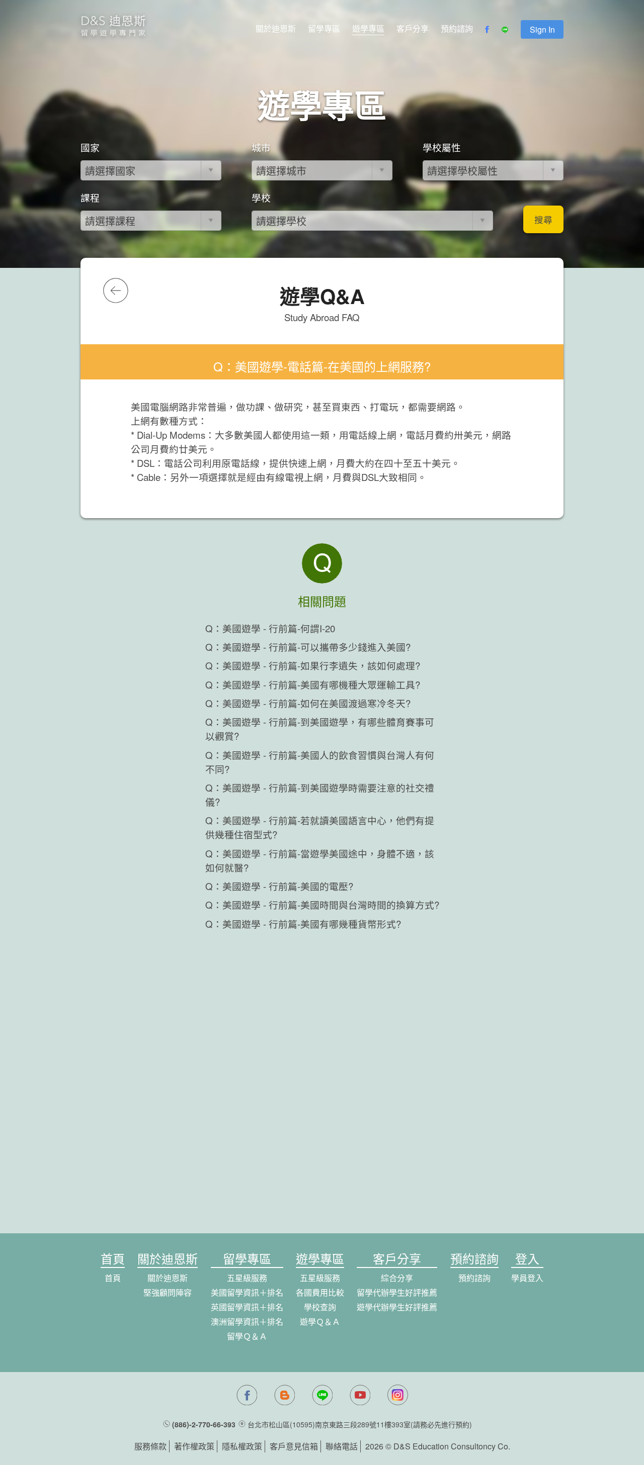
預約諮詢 (457, 28)
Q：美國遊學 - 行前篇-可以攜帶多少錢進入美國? (308, 646)
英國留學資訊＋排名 (247, 1307)
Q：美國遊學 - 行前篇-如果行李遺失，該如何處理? (312, 665)
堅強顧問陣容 (167, 1292)
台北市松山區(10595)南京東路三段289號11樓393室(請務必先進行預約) (360, 1424)
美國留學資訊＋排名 (247, 1292)
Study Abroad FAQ (322, 317)
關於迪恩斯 (276, 28)
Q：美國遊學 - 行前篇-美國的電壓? (279, 886)
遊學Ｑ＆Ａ (320, 1321)
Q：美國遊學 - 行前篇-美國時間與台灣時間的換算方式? (322, 904)
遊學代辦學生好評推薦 (397, 1307)
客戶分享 (412, 28)
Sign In (542, 29)
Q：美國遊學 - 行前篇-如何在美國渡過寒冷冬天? (308, 703)
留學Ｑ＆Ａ (247, 1336)
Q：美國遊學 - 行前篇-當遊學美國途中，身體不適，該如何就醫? (319, 860)
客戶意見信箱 (294, 1446)
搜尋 (543, 219)
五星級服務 (247, 1278)
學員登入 (527, 1278)
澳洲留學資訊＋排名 (247, 1321)
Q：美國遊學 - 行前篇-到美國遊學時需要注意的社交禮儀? (319, 794)
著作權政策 (194, 1446)
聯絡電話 (342, 1446)
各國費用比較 (320, 1292)
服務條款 (150, 1446)
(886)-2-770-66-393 (203, 1424)
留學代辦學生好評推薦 (397, 1292)
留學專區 (324, 28)
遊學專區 (368, 28)
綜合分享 (397, 1278)
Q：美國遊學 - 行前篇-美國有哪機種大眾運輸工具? (312, 684)
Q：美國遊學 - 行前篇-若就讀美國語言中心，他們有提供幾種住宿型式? (319, 827)
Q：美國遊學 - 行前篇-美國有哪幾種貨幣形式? (303, 923)
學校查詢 (320, 1307)
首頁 (113, 1278)
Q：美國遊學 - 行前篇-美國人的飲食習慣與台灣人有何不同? (319, 761)
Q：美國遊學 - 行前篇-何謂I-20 (270, 628)
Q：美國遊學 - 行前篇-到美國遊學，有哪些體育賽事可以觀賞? (319, 728)
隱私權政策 (242, 1446)
